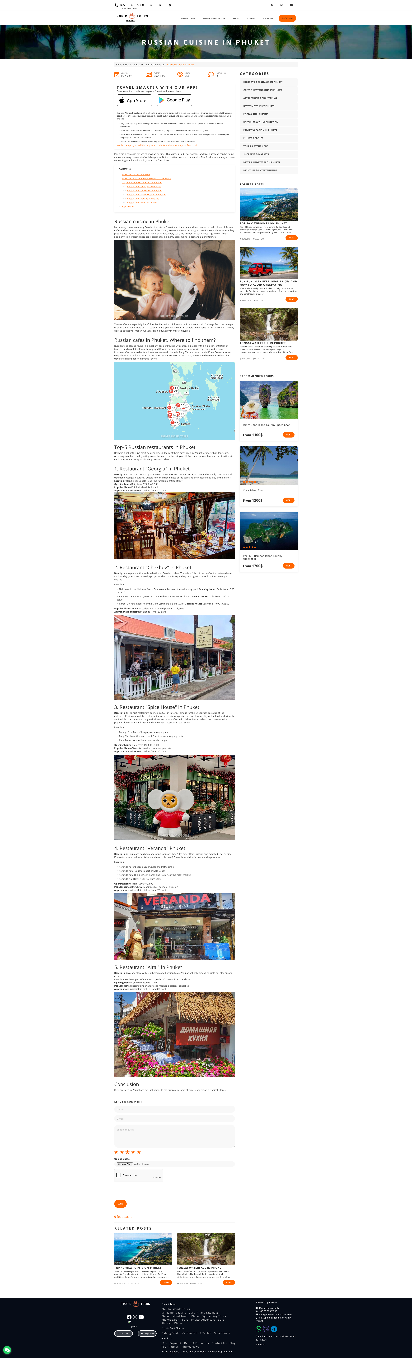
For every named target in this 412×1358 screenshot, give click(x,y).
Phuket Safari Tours (174, 1319)
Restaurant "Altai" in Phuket (142, 202)
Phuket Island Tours (175, 1316)
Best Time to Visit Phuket (258, 106)
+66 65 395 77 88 (268, 1311)
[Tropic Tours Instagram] (281, 5)
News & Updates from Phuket (261, 162)
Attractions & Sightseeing (260, 98)
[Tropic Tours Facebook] (272, 5)
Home (119, 64)
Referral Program (217, 1351)
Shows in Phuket (172, 1323)
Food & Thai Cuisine (255, 114)
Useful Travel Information (260, 122)
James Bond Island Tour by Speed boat (266, 425)
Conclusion (128, 206)
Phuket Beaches (253, 138)
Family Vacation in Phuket (260, 130)
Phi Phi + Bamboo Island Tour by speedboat (262, 557)
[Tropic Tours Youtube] (291, 5)
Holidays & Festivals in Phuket (262, 81)
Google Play (148, 1333)
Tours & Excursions (255, 146)
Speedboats (222, 1333)
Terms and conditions (193, 1351)
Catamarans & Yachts (196, 1333)
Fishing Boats (170, 1333)
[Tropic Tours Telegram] (170, 5)
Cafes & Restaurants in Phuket (148, 64)
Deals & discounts (196, 1343)
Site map (260, 1344)
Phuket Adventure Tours (207, 1319)
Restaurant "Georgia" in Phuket (144, 186)
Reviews (251, 18)
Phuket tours (188, 18)
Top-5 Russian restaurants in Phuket (142, 182)
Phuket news (190, 1346)
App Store (124, 1333)
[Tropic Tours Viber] (160, 5)
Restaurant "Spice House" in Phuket (146, 194)
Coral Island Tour (253, 490)
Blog (127, 64)
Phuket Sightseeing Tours (208, 1316)
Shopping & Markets (256, 154)
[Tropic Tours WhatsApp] (150, 5)
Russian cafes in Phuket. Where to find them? (146, 178)
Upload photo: (122, 1158)
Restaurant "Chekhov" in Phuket (144, 190)
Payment (175, 1343)
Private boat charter (214, 18)
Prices (236, 18)
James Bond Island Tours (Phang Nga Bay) (189, 1312)
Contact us (219, 1343)
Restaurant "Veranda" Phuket (143, 198)
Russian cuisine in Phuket (136, 174)
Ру (230, 1351)
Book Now (287, 18)
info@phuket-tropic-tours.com (275, 1314)
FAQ (164, 1343)
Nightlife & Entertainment (260, 170)
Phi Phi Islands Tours (175, 1309)
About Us (268, 18)
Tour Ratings (170, 1346)
